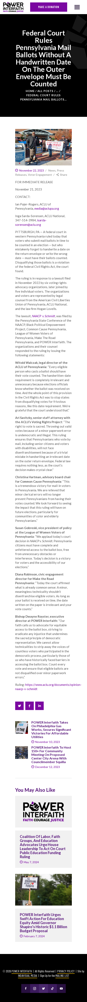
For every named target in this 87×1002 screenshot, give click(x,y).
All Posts (45, 91)
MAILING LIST (62, 975)
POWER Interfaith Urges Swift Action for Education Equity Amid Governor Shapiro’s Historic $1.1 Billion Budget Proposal (43, 923)
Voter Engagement (40, 174)
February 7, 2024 (34, 936)
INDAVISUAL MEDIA (27, 975)
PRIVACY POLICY (65, 971)
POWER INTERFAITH (22, 971)
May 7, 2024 (31, 862)
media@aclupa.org (46, 208)
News (52, 170)
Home (30, 91)
